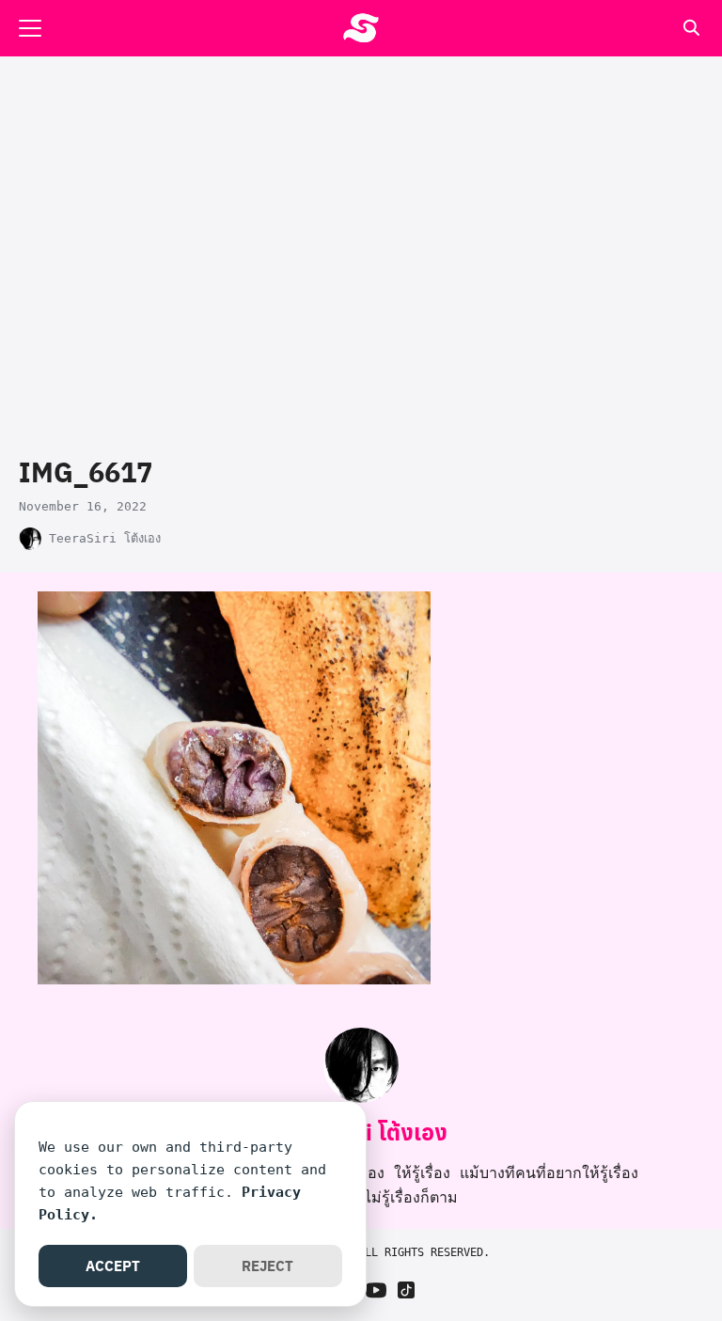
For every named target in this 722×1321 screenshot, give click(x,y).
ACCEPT (113, 1265)
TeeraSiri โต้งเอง (105, 538)
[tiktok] (406, 1290)
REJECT (267, 1265)
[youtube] (376, 1290)
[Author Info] (361, 1098)
